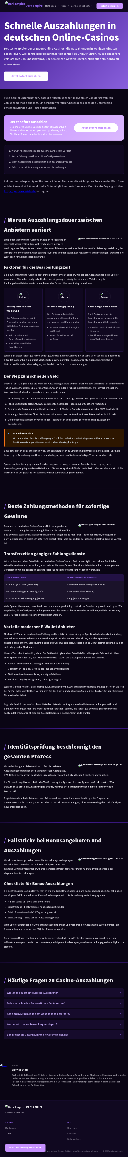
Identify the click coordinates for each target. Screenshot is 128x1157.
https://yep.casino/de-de (20, 191)
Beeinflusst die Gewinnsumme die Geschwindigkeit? (37, 1035)
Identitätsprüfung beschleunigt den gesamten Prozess (42, 162)
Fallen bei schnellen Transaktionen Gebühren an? (36, 1003)
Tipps (63, 6)
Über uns (71, 1128)
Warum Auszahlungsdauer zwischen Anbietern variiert (41, 151)
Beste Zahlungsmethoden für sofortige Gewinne (38, 156)
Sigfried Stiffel (20, 1070)
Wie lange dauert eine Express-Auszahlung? (32, 993)
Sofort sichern (108, 5)
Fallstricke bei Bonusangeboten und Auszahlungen (39, 167)
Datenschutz (74, 1139)
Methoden (50, 6)
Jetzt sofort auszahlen (26, 76)
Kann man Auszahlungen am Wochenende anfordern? (38, 1014)
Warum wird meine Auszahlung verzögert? (32, 1024)
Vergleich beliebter (81, 6)
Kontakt (71, 1133)
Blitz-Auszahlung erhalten (23, 1147)
